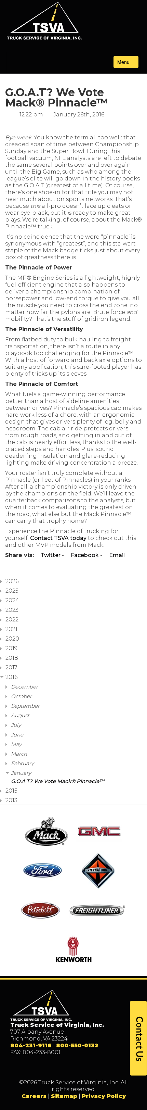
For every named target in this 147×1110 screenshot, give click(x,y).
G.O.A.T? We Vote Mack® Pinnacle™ (57, 781)
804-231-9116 (31, 1045)
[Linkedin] (80, 1067)
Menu (124, 62)
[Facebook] (52, 1067)
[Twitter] (66, 1067)
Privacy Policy (104, 1096)
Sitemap (64, 1096)
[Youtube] (94, 1067)
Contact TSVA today (58, 538)
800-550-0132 (77, 1045)
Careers (34, 1096)
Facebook (84, 555)
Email (116, 555)
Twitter (50, 555)
